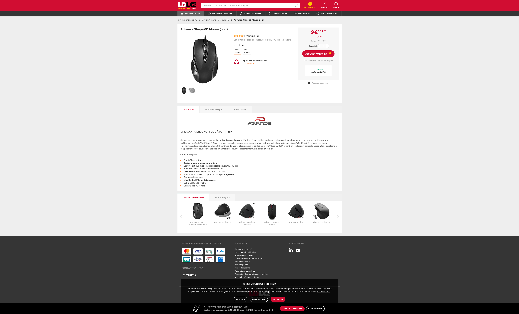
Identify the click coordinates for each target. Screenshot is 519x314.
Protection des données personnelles (251, 274)
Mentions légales (248, 252)
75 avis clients (253, 36)
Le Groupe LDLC (242, 258)
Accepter (278, 299)
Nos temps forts (241, 265)
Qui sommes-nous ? (243, 249)
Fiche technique (213, 109)
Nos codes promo (242, 268)
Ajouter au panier (316, 54)
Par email (191, 275)
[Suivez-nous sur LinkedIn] (291, 251)
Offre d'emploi (257, 258)
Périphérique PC (189, 20)
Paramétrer (259, 299)
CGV (237, 252)
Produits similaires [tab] (193, 197)
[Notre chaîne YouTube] (298, 252)
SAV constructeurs (242, 261)
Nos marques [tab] (222, 197)
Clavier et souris (209, 20)
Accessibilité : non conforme (247, 277)
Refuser (240, 299)
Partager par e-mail (320, 83)
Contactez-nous (292, 309)
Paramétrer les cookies (245, 271)
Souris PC (224, 20)
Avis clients (240, 109)
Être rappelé (315, 308)
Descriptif (188, 109)
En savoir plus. (323, 292)
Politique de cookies (244, 255)
